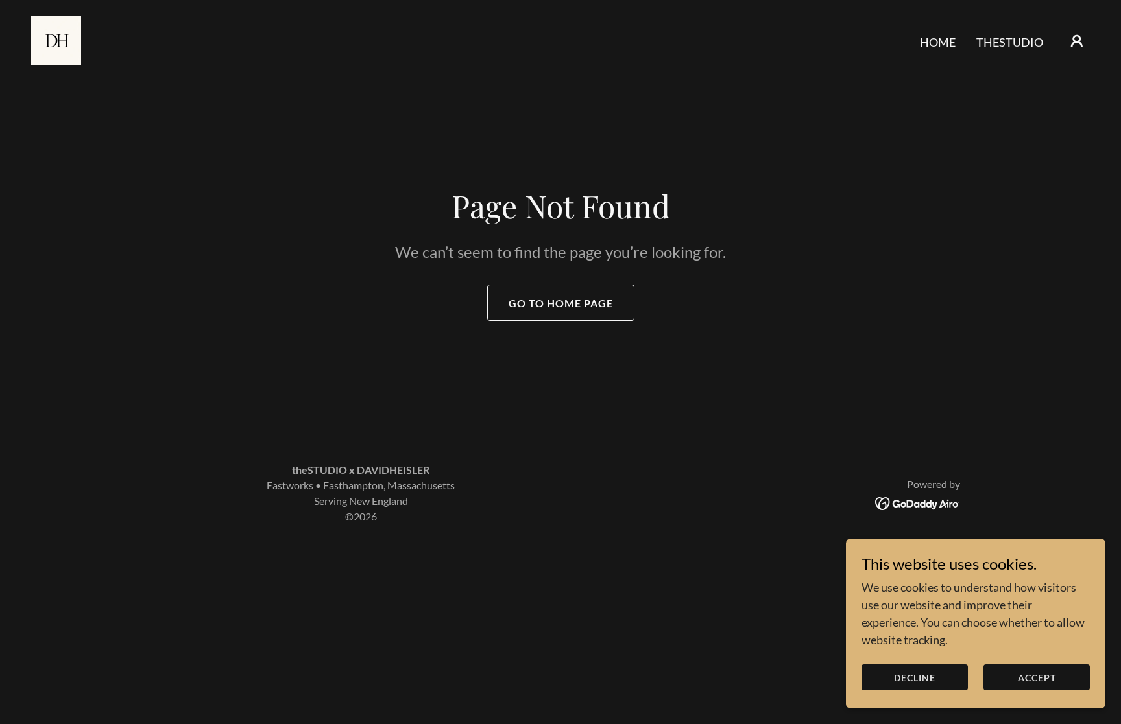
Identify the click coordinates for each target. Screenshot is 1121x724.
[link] (56, 39)
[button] (1077, 41)
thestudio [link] (1009, 42)
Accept (1037, 677)
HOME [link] (938, 42)
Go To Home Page (561, 303)
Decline (914, 677)
